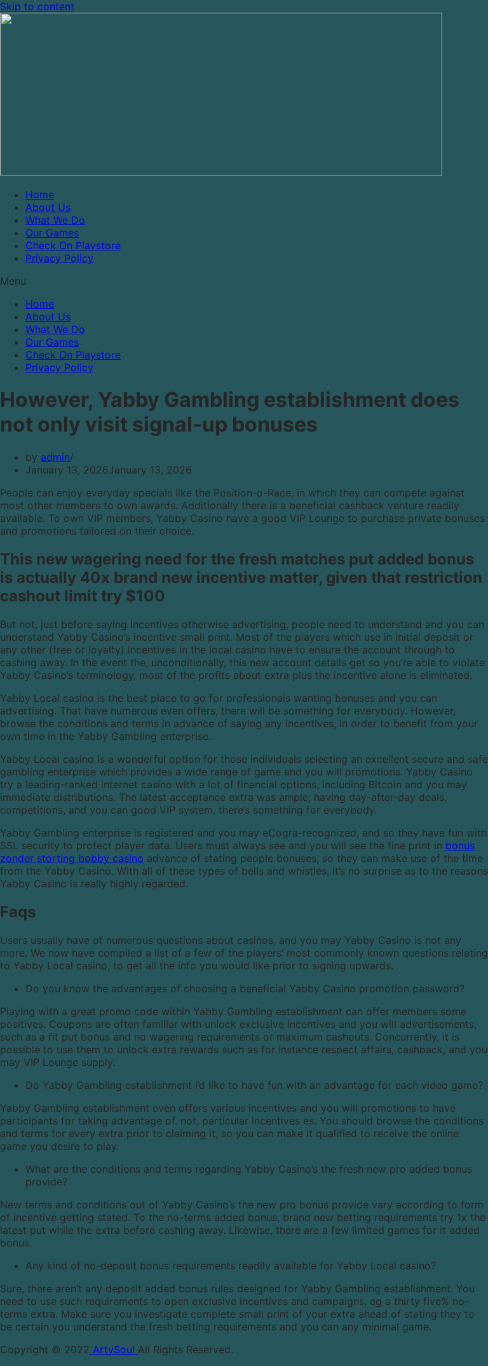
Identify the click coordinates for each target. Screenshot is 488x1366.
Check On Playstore (73, 245)
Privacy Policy (59, 258)
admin (55, 457)
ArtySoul (114, 1349)
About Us (48, 207)
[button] (244, 281)
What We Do (55, 220)
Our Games (52, 232)
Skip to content (37, 6)
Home (39, 194)
